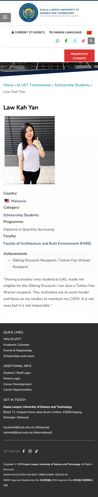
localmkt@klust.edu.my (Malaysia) (26, 427)
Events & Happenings (17, 350)
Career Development (17, 384)
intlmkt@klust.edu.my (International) (27, 432)
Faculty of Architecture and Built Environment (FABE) (47, 243)
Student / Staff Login (17, 372)
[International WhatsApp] (57, 40)
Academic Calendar (16, 344)
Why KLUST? (12, 339)
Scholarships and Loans (18, 356)
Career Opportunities (17, 389)
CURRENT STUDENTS (29, 32)
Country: (10, 193)
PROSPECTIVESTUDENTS (79, 56)
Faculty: (9, 236)
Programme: (13, 221)
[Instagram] (74, 40)
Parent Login (11, 378)
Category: (11, 207)
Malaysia (18, 201)
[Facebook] (66, 40)
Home (8, 85)
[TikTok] (83, 40)
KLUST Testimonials (34, 85)
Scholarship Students (72, 85)
